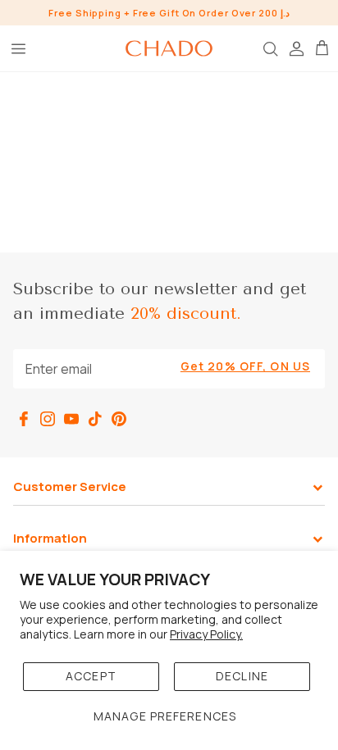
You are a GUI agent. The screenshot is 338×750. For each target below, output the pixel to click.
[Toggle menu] (18, 48)
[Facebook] (23, 418)
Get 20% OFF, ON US (245, 366)
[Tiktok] (95, 418)
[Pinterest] (119, 418)
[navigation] (169, 496)
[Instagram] (47, 418)
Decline (242, 676)
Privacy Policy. (206, 634)
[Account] (295, 48)
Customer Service (69, 487)
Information (50, 538)
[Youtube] (71, 418)
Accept (91, 676)
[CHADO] (169, 48)
